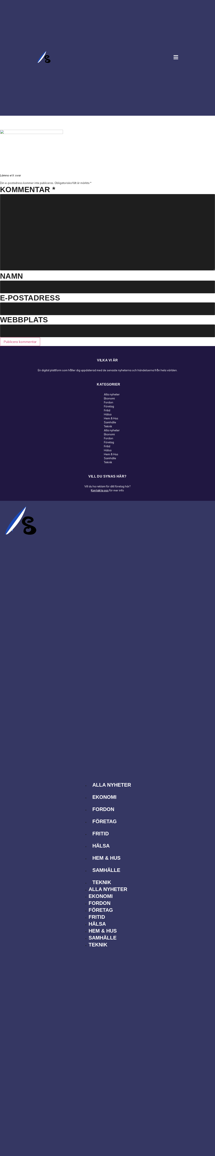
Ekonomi (109, 398)
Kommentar (27, 189)
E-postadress (30, 298)
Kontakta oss (100, 490)
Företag (109, 406)
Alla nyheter (112, 394)
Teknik (108, 426)
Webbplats (24, 319)
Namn (11, 276)
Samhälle (110, 422)
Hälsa (107, 414)
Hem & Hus (111, 418)
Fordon (108, 402)
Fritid (107, 410)
